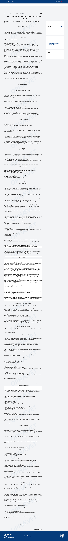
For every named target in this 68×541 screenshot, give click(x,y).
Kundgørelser (14, 4)
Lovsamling (8, 4)
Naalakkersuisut (27, 537)
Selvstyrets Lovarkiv (27, 536)
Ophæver (49, 26)
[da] (61, 1)
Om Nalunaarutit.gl (53, 1)
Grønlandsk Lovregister (28, 535)
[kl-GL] (59, 1)
